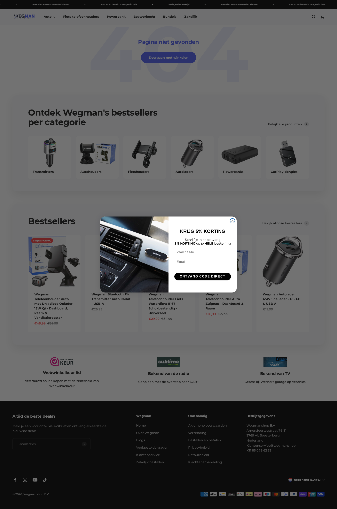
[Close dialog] (232, 220)
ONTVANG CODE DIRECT (202, 276)
